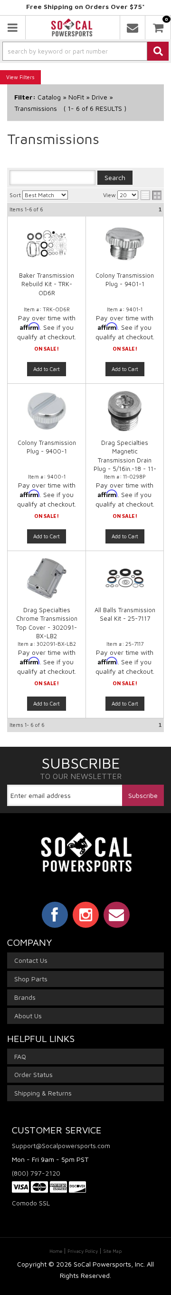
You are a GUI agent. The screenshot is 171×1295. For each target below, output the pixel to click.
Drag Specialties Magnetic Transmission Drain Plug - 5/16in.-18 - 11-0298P (125, 460)
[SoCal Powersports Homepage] (72, 27)
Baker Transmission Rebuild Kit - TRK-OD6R (46, 284)
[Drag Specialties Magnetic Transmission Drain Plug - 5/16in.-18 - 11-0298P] (124, 416)
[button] (85, 51)
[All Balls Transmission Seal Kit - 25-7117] (124, 583)
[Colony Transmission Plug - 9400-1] (46, 416)
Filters (27, 77)
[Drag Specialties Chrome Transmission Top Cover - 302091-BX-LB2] (46, 583)
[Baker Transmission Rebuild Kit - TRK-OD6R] (46, 248)
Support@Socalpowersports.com (61, 1145)
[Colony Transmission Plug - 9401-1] (124, 248)
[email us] (132, 27)
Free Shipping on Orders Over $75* (85, 6)
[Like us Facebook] (55, 914)
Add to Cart (46, 369)
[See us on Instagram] (86, 914)
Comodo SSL (31, 1203)
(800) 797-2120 (36, 1173)
